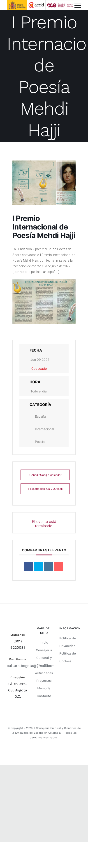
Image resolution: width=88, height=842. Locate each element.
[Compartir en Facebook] (28, 566)
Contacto (44, 696)
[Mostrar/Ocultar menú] (77, 6)
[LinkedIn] (48, 566)
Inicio (44, 642)
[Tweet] (38, 566)
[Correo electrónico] (58, 566)
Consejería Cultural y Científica (44, 657)
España (40, 416)
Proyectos (43, 680)
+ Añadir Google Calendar (45, 475)
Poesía (40, 441)
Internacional (44, 429)
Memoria (44, 688)
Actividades (44, 673)
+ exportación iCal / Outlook (45, 488)
